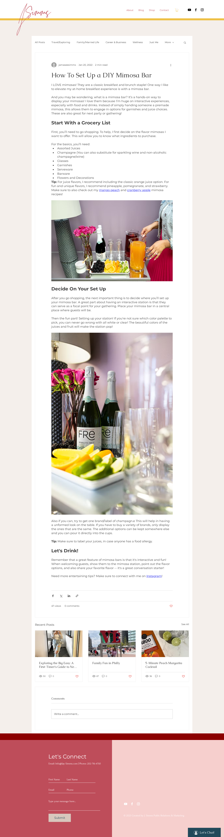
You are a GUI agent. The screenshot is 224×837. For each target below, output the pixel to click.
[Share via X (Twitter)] (60, 595)
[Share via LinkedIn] (69, 595)
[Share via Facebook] (52, 595)
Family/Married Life (88, 42)
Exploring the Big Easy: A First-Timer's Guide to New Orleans (57, 665)
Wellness (138, 42)
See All (185, 624)
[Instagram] (202, 10)
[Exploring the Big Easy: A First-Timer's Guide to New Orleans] (58, 643)
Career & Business (116, 42)
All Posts (40, 42)
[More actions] (171, 65)
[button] (177, 10)
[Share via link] (77, 595)
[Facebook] (196, 10)
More (168, 42)
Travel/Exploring (60, 42)
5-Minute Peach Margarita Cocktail (163, 665)
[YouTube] (189, 10)
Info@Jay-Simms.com (66, 763)
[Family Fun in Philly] (112, 643)
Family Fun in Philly (106, 663)
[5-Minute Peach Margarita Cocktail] (165, 643)
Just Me (153, 42)
